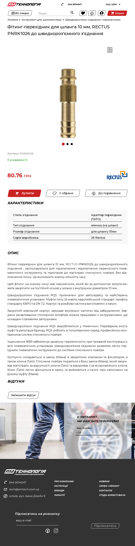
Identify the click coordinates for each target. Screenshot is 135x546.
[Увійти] (102, 13)
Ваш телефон (84, 428)
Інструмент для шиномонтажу (41, 19)
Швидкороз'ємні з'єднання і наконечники (92, 19)
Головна (12, 19)
